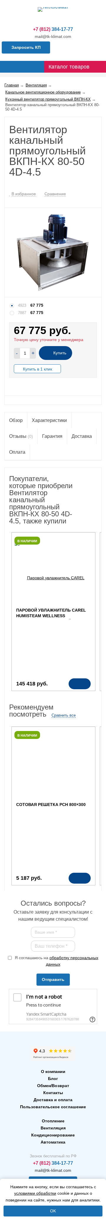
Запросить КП (26, 47)
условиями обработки (35, 1193)
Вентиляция (53, 1128)
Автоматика (53, 1142)
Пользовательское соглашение (53, 1106)
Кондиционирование (53, 1135)
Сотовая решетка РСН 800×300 (51, 804)
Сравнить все (64, 715)
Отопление (53, 1121)
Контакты (53, 1092)
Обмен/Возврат (53, 1085)
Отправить (53, 979)
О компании (53, 1071)
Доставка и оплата (53, 1099)
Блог (53, 1078)
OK (53, 1211)
